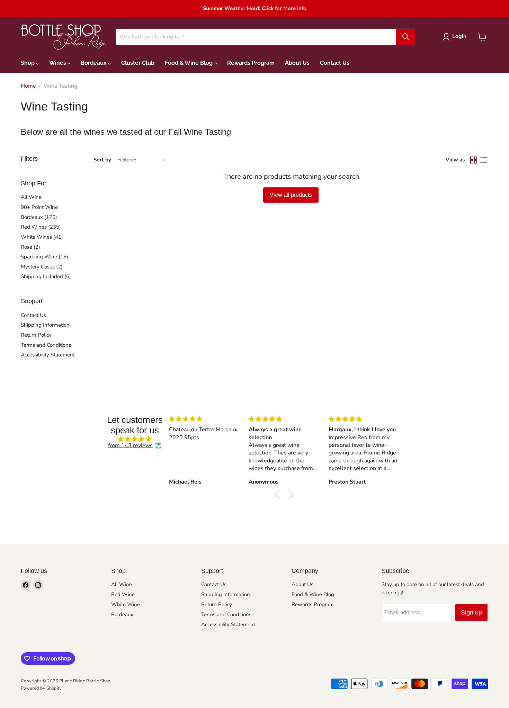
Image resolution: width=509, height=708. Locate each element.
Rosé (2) (30, 247)
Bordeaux (94, 63)
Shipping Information (45, 324)
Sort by (102, 160)
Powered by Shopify (41, 688)
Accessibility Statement (48, 354)
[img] (135, 439)
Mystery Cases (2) (42, 266)
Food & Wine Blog (189, 63)
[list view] (483, 160)
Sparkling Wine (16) (44, 256)
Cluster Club (137, 63)
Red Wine (123, 594)
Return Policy (36, 334)
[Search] (405, 37)
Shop (28, 63)
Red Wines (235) (41, 226)
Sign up (471, 612)
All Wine (31, 197)
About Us (297, 63)
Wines (58, 63)
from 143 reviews (130, 445)
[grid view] (474, 160)
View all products (291, 195)
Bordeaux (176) (39, 217)
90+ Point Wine (39, 207)
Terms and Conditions (46, 345)
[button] (279, 494)
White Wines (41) (42, 236)
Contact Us (334, 63)
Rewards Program (251, 63)
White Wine (125, 604)
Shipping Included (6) (46, 276)
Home (28, 86)
